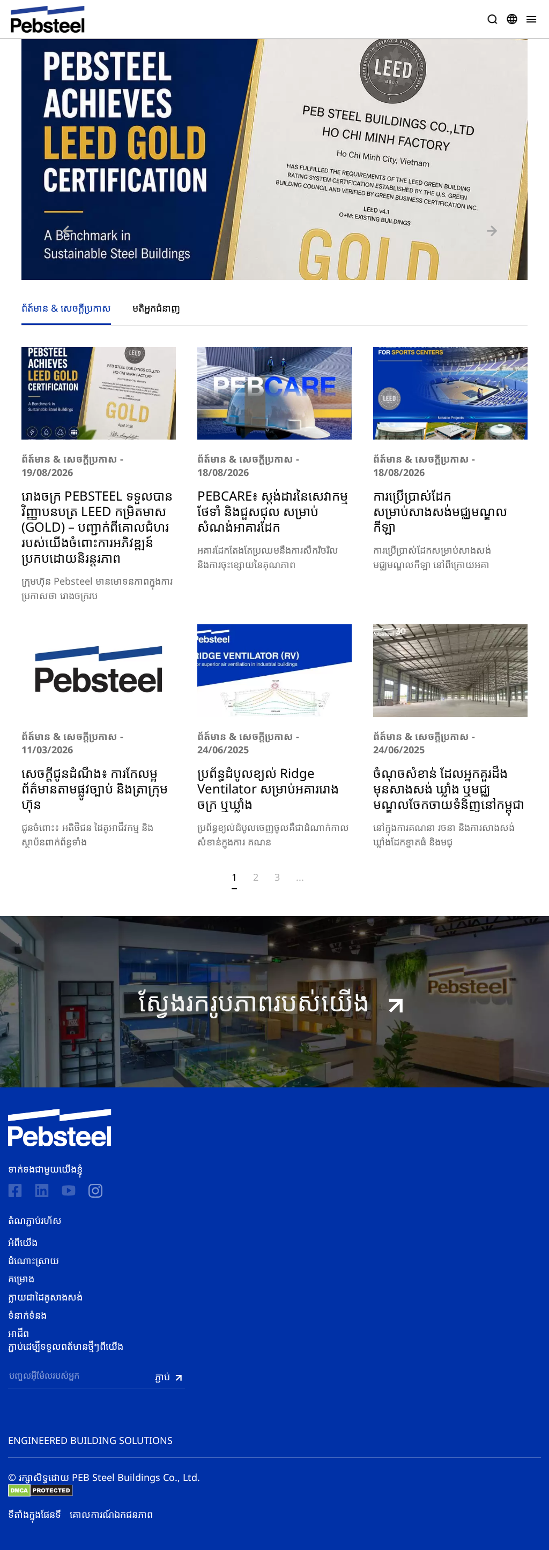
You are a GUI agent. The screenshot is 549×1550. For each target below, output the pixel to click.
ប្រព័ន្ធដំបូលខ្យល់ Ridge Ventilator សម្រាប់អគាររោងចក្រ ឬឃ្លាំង (268, 788)
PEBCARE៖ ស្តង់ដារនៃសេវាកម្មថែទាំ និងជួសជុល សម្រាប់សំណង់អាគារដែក (272, 511)
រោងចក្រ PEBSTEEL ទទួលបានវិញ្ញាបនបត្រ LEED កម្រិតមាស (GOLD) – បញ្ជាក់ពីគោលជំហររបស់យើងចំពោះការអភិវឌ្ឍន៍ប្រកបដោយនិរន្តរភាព (97, 526)
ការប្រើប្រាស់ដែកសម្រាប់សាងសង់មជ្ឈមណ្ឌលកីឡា (440, 511)
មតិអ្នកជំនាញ (156, 307)
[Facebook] (15, 1190)
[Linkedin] (42, 1190)
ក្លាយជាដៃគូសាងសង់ (45, 1296)
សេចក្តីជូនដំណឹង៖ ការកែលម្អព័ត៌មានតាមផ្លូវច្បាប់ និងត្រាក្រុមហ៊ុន (94, 788)
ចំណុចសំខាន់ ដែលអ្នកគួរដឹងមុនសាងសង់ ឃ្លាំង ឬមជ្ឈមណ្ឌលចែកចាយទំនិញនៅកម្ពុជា (450, 788)
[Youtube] (69, 1190)
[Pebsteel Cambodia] (60, 1127)
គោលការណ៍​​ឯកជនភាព (111, 1514)
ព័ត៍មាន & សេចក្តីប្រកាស (66, 307)
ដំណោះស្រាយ (33, 1260)
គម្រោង (21, 1278)
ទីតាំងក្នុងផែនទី (34, 1514)
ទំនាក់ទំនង (27, 1315)
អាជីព (18, 1333)
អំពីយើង (23, 1242)
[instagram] (95, 1191)
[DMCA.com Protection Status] (40, 1490)
